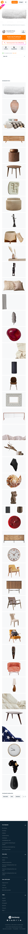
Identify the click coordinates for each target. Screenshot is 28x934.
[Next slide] (22, 806)
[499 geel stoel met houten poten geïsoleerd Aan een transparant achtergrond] (13, 581)
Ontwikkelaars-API (6, 850)
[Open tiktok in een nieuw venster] (15, 930)
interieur (18, 806)
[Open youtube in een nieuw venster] (20, 930)
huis (12, 806)
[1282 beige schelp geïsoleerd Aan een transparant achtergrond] (13, 483)
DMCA (3, 870)
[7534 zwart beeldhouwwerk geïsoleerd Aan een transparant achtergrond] (13, 222)
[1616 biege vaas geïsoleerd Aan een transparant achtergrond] (13, 108)
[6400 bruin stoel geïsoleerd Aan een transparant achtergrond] (13, 385)
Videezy (4, 843)
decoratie (5, 806)
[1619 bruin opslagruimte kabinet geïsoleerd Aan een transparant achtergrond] (13, 140)
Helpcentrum (5, 892)
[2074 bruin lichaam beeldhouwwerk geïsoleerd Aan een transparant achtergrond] (13, 499)
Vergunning (5, 867)
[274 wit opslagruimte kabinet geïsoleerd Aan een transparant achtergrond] (13, 417)
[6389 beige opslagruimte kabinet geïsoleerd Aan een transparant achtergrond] (13, 548)
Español (4, 910)
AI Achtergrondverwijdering (8, 857)
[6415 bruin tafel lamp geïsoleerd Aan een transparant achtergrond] (13, 695)
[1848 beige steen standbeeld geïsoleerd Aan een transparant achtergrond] (13, 189)
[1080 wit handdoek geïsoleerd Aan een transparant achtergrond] (13, 92)
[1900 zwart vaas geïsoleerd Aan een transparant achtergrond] (13, 793)
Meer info (5, 57)
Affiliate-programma (6, 872)
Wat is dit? (14, 53)
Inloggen (21, 2)
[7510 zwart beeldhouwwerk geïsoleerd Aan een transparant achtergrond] (13, 271)
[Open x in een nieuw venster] (17, 930)
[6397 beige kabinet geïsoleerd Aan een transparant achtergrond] (13, 597)
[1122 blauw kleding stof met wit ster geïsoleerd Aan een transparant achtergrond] (13, 744)
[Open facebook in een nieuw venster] (7, 930)
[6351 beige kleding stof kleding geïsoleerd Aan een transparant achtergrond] (13, 352)
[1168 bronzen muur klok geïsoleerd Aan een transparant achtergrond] (13, 565)
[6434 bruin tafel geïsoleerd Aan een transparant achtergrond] (13, 727)
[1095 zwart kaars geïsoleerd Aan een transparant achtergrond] (13, 369)
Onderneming (5, 845)
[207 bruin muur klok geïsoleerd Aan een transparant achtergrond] (13, 760)
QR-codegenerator (6, 859)
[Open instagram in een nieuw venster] (9, 930)
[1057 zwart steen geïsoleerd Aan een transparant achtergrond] (13, 466)
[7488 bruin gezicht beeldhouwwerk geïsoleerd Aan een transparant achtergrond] (13, 662)
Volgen (23, 32)
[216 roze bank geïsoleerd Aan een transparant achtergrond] (13, 679)
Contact (4, 895)
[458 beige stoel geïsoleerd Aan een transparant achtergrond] (13, 630)
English (4, 908)
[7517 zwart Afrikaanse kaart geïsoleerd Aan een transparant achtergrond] (13, 776)
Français (4, 918)
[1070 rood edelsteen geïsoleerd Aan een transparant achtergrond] (13, 336)
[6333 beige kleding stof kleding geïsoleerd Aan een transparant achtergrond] (13, 711)
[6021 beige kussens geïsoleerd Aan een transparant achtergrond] (13, 287)
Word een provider (6, 900)
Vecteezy (4, 840)
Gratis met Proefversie (14, 37)
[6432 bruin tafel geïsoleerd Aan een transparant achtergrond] (13, 173)
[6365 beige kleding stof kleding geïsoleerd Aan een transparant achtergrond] (13, 434)
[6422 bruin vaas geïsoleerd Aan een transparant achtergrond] (8, 520)
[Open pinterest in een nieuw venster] (13, 930)
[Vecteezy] (2, 2)
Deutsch (4, 915)
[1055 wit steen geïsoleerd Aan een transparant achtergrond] (7, 511)
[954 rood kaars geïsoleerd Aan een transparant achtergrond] (13, 532)
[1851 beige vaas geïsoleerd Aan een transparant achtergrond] (13, 206)
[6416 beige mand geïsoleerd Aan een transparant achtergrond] (13, 238)
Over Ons (4, 897)
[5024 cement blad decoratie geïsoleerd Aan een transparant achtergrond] (13, 320)
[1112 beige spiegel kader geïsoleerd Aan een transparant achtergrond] (13, 401)
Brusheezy (4, 838)
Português (4, 913)
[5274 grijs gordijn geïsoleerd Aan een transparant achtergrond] (13, 303)
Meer (3, 920)
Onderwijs (4, 848)
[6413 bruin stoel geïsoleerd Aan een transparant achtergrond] (13, 613)
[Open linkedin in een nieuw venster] (11, 930)
